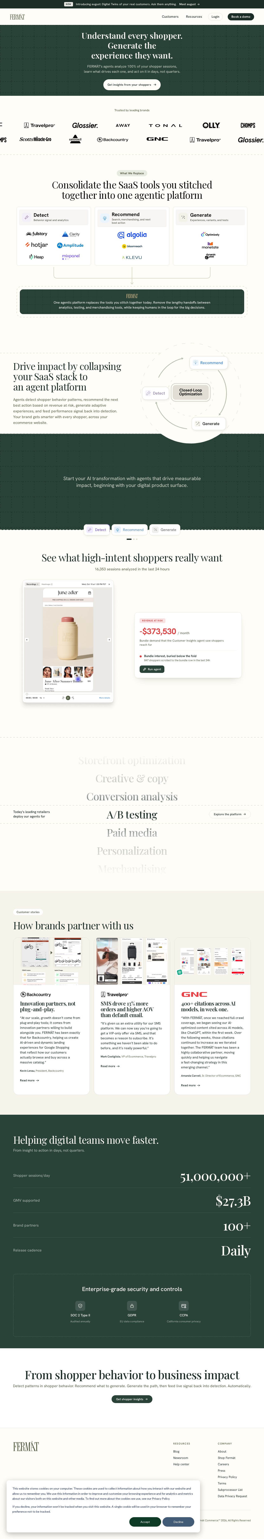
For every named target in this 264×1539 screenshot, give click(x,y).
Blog (176, 1451)
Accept (145, 1522)
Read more (27, 1080)
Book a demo (240, 17)
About (222, 1451)
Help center (181, 1464)
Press (221, 1471)
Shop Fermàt (226, 1458)
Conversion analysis (132, 778)
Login (215, 17)
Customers (170, 16)
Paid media (132, 814)
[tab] (97, 529)
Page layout (132, 869)
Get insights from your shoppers (129, 85)
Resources (194, 16)
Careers (223, 1464)
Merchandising (132, 850)
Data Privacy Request (232, 1496)
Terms (222, 1483)
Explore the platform (228, 814)
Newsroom (180, 1458)
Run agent (154, 669)
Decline (178, 1522)
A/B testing (132, 796)
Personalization (132, 832)
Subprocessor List (230, 1490)
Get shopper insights (129, 1399)
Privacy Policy (227, 1477)
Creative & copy (132, 760)
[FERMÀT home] (17, 17)
